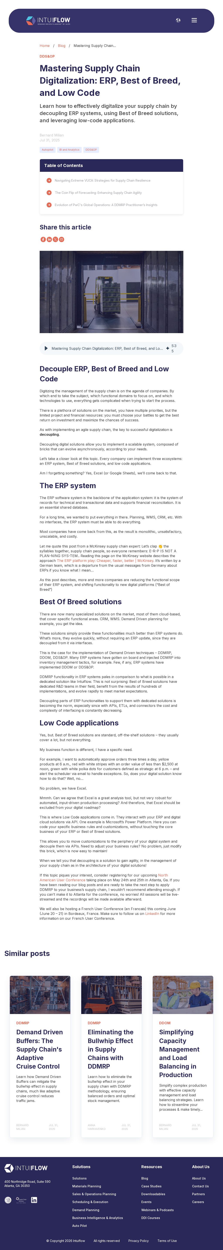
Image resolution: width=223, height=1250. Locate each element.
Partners (198, 1194)
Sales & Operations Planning (94, 1194)
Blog (61, 45)
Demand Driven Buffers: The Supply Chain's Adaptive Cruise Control (39, 1049)
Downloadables (153, 1194)
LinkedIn (152, 913)
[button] (46, 348)
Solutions (79, 1178)
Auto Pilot (79, 1226)
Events (146, 1202)
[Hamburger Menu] (194, 20)
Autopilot (47, 149)
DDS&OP (91, 149)
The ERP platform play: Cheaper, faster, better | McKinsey (105, 560)
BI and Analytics (69, 149)
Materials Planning (86, 1186)
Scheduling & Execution (90, 1202)
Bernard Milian (52, 135)
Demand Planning (85, 1210)
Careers (198, 1202)
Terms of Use (167, 1241)
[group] (111, 348)
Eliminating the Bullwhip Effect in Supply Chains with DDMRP (110, 1049)
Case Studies (151, 1186)
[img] (167, 348)
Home (45, 45)
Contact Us (200, 1186)
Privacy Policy (138, 1241)
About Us (199, 1178)
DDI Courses (150, 1218)
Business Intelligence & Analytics (97, 1218)
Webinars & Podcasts (157, 1210)
